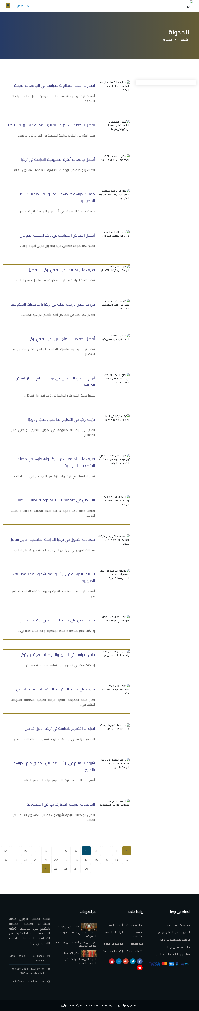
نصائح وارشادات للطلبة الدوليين (173, 954)
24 (15, 860)
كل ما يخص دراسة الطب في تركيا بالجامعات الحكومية (53, 304)
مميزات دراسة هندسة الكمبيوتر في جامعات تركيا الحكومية (57, 197)
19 (66, 860)
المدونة (167, 39)
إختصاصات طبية (135, 951)
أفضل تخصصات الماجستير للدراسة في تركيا (61, 338)
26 (86, 868)
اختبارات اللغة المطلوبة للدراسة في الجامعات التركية (54, 85)
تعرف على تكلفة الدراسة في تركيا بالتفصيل (61, 269)
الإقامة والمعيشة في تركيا (175, 939)
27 (76, 868)
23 (25, 860)
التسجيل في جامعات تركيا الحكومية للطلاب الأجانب (55, 500)
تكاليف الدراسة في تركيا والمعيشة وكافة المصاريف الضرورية (54, 577)
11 (15, 851)
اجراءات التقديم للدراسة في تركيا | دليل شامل (60, 728)
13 (126, 860)
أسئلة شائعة (116, 924)
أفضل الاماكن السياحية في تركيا (172, 932)
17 (86, 860)
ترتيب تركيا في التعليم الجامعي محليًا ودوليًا (61, 419)
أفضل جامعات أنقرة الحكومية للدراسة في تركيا (58, 159)
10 (25, 851)
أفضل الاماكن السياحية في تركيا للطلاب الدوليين (57, 235)
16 (96, 860)
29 (56, 868)
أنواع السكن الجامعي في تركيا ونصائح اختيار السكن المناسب (55, 381)
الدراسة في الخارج (113, 943)
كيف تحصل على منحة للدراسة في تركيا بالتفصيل (57, 620)
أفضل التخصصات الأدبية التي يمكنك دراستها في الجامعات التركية (79, 958)
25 (5, 860)
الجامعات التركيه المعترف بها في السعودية (61, 804)
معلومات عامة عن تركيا (177, 924)
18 (76, 860)
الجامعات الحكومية (138, 934)
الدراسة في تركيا (134, 924)
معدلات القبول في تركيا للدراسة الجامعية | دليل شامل (52, 539)
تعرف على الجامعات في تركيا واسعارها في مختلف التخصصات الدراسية (55, 462)
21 (46, 860)
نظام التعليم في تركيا (178, 947)
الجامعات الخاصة (114, 932)
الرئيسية (184, 39)
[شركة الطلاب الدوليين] (189, 6)
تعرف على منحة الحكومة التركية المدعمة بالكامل (55, 689)
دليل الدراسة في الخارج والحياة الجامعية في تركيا (57, 654)
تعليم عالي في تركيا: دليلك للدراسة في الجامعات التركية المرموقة (77, 931)
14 (116, 860)
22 (35, 860)
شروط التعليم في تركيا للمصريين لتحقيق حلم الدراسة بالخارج (54, 766)
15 (106, 860)
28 (66, 868)
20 (56, 860)
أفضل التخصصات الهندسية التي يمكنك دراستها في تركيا (51, 124)
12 (5, 851)
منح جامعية (136, 943)
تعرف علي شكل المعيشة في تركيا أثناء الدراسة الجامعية (76, 944)
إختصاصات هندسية (113, 951)
